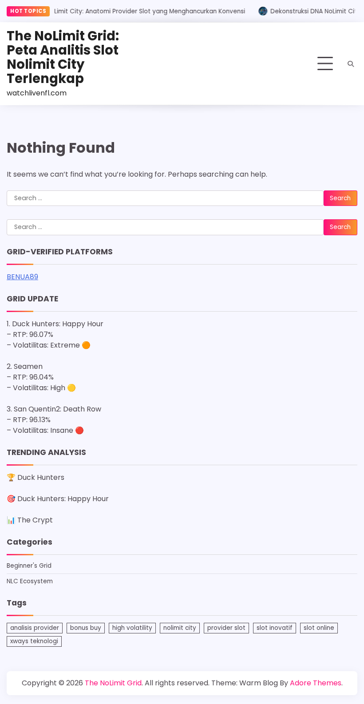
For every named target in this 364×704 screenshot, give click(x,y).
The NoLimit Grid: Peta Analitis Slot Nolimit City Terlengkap (63, 57)
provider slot (226, 628)
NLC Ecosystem (30, 581)
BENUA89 (22, 277)
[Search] (350, 64)
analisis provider (34, 628)
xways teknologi (34, 641)
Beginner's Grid (29, 566)
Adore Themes (315, 683)
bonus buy (85, 628)
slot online (319, 628)
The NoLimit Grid (113, 683)
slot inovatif (275, 628)
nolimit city (179, 628)
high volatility (132, 628)
